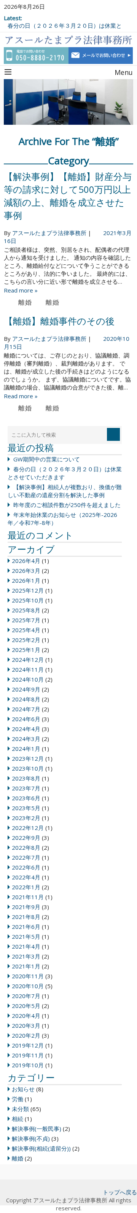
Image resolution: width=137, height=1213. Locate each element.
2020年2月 (26, 1035)
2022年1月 (26, 887)
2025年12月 (28, 590)
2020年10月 (28, 986)
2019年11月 (28, 1055)
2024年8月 (26, 699)
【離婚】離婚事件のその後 (59, 321)
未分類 (20, 1109)
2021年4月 (26, 946)
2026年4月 (26, 560)
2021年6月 (26, 926)
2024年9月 (26, 689)
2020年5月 (26, 1006)
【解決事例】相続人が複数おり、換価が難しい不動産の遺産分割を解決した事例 (65, 491)
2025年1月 (26, 649)
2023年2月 (26, 818)
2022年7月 (26, 857)
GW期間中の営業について (46, 459)
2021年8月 (26, 916)
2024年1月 (26, 748)
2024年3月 (26, 738)
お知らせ (23, 1089)
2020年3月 (26, 1025)
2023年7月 (26, 788)
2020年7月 (26, 996)
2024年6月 (26, 719)
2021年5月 (26, 936)
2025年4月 (26, 630)
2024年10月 (28, 679)
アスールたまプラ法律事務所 (49, 233)
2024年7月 (26, 709)
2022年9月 (26, 837)
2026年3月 (26, 570)
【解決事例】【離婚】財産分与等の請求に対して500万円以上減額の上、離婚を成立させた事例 (68, 195)
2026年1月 (26, 580)
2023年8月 (26, 778)
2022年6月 (26, 867)
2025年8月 (26, 610)
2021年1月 (26, 966)
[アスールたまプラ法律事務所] (68, 38)
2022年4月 (26, 877)
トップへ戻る (120, 1192)
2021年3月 (26, 956)
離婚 (25, 302)
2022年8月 (26, 847)
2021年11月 (28, 897)
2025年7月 (26, 620)
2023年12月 (28, 758)
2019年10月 (28, 1065)
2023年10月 (28, 768)
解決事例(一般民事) (36, 1128)
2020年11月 (28, 976)
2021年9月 (26, 907)
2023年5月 (26, 808)
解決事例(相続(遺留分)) (41, 1148)
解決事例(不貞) (31, 1138)
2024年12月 (28, 659)
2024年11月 (28, 669)
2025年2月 (26, 640)
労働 (17, 1099)
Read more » (21, 290)
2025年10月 (28, 600)
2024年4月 (26, 729)
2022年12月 (28, 827)
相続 (17, 1118)
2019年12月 (28, 1045)
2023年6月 (26, 798)
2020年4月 (26, 1015)
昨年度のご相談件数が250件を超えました (67, 505)
